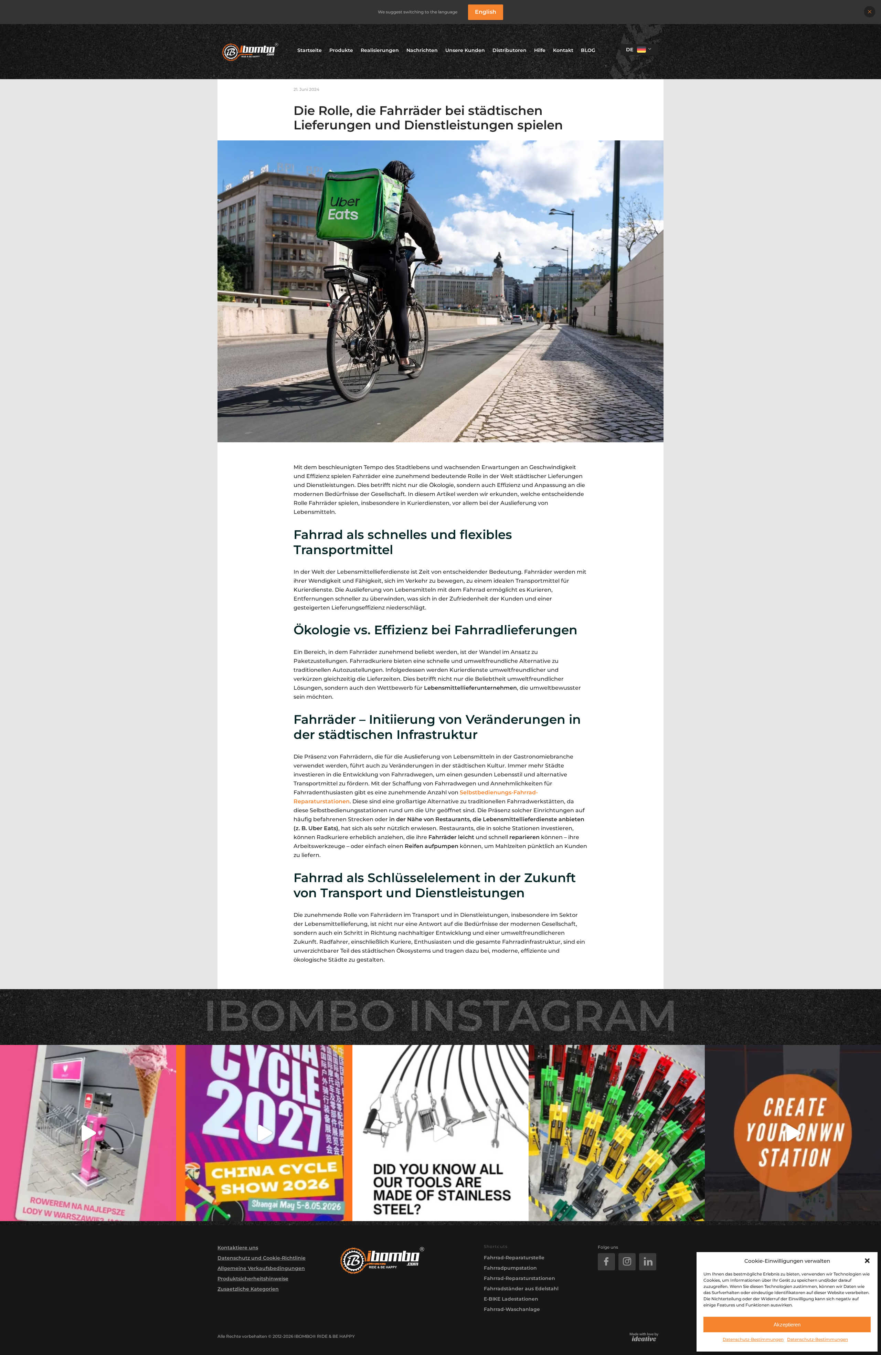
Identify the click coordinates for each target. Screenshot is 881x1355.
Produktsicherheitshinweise (252, 1278)
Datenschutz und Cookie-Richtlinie (261, 1258)
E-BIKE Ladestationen (511, 1299)
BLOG (588, 50)
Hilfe (539, 50)
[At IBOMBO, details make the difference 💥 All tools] (440, 1133)
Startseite (309, 50)
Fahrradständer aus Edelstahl (521, 1288)
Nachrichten (422, 50)
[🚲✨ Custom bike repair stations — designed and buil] (793, 1133)
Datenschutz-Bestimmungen (753, 1339)
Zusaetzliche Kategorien (248, 1289)
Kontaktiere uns (237, 1248)
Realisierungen (380, 50)
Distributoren (509, 50)
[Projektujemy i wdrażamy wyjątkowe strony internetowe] (644, 1337)
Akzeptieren (787, 1324)
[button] (867, 1260)
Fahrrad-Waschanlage (512, 1309)
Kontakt (563, 50)
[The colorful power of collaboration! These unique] (617, 1133)
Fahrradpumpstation (510, 1268)
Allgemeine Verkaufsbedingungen (261, 1268)
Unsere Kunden (465, 50)
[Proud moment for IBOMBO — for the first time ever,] (264, 1133)
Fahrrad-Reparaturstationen (519, 1278)
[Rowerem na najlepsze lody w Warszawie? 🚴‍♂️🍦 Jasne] (88, 1133)
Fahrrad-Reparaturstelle (514, 1258)
